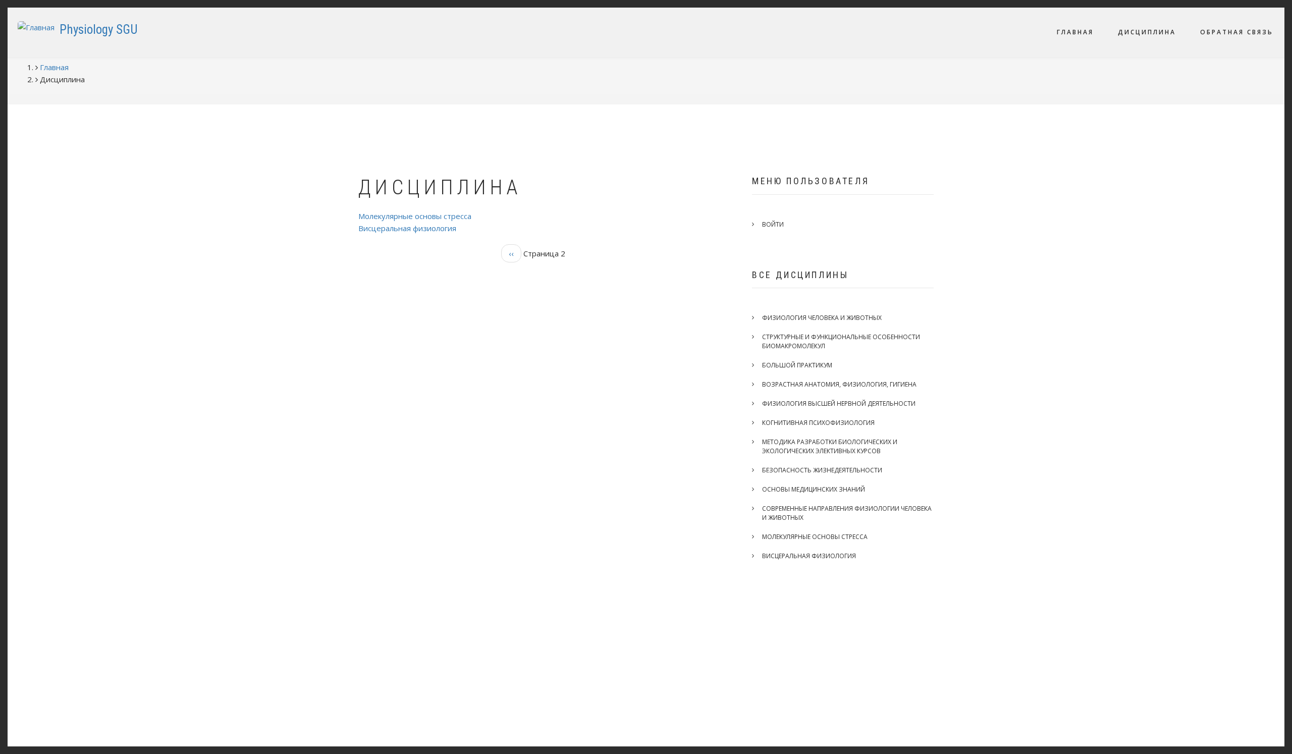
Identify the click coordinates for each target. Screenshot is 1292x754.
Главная (1075, 32)
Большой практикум (797, 365)
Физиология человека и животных (822, 317)
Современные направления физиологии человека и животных (847, 513)
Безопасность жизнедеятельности (822, 470)
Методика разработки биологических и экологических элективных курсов (829, 446)
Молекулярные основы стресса (414, 216)
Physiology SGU (99, 29)
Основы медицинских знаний (813, 489)
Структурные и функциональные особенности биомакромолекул (841, 341)
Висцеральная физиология (407, 228)
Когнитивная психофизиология (818, 422)
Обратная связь (1236, 32)
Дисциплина (1147, 32)
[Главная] (36, 26)
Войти (773, 224)
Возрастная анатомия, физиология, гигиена (839, 384)
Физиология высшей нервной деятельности (839, 403)
